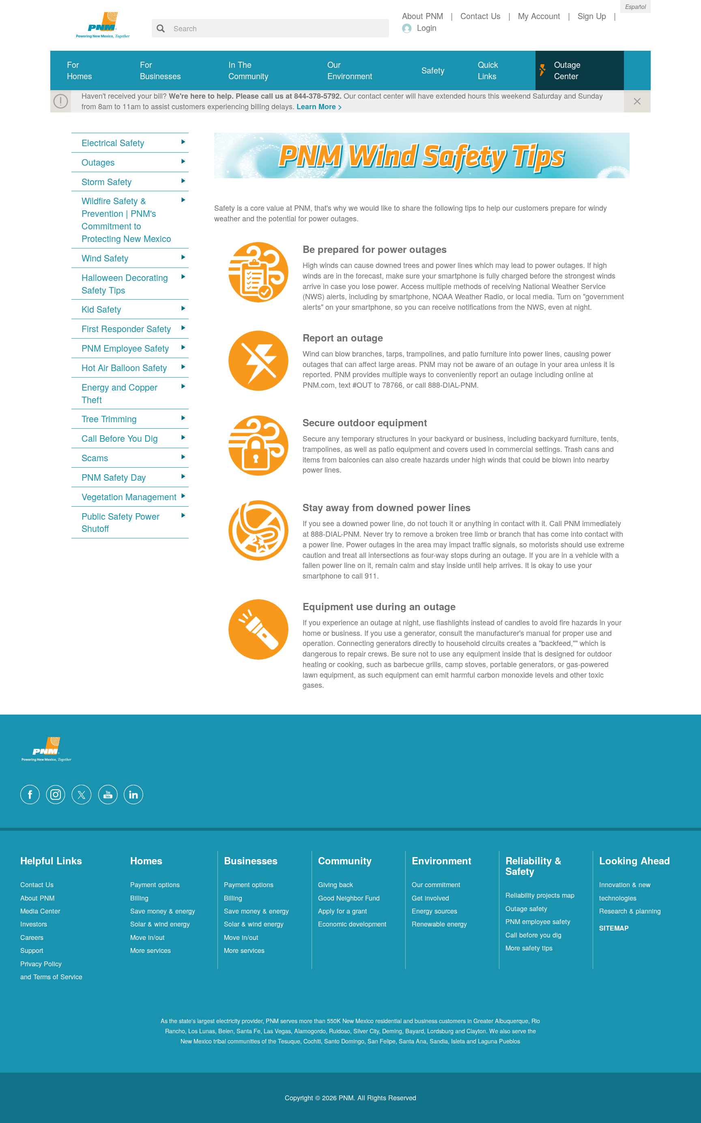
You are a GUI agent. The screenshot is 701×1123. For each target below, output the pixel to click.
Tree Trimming (109, 418)
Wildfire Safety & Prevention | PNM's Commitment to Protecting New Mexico (126, 219)
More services (150, 950)
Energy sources (434, 911)
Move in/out (147, 937)
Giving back (335, 884)
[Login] (408, 28)
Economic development (352, 924)
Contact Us (37, 884)
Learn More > (319, 106)
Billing (139, 898)
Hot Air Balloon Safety (124, 367)
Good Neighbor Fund (349, 898)
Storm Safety (107, 181)
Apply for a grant (342, 911)
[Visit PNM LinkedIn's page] (135, 793)
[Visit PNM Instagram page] (57, 793)
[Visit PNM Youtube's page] (110, 793)
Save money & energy (162, 911)
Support (31, 950)
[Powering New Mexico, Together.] (103, 24)
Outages (98, 162)
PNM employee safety (537, 921)
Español (635, 6)
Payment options (155, 884)
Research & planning (630, 911)
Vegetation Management (129, 496)
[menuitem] (86, 70)
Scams (95, 457)
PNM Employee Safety (125, 348)
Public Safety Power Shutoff (120, 522)
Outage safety (526, 908)
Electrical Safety (113, 142)
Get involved (430, 898)
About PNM (37, 898)
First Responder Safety (126, 328)
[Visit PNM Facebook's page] (32, 793)
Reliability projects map (539, 895)
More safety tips (529, 947)
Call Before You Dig (120, 438)
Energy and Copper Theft (119, 393)
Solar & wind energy (160, 924)
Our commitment (436, 884)
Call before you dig (533, 934)
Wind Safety (105, 258)
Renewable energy (439, 924)
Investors (33, 924)
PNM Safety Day (114, 477)
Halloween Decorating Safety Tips (125, 283)
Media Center (40, 911)
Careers (31, 937)
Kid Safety (101, 309)
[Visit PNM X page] (83, 793)
